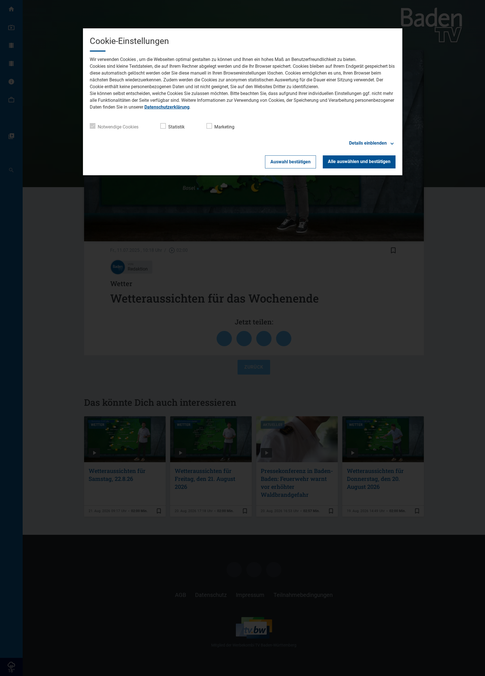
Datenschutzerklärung (166, 107)
